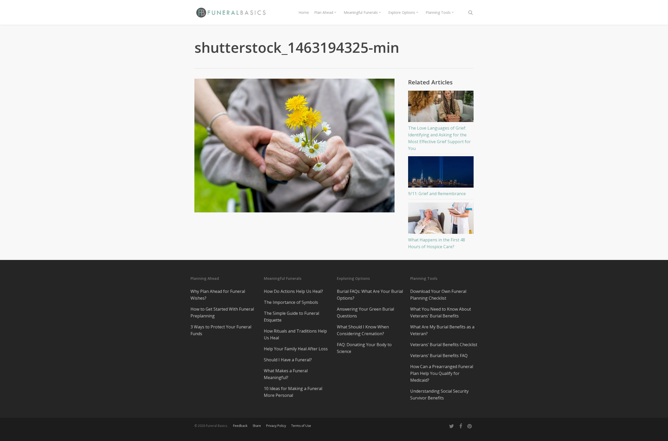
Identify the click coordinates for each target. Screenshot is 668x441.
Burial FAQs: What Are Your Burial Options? (370, 294)
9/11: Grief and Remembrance (437, 193)
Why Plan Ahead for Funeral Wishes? (217, 294)
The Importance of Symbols (291, 302)
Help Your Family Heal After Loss (296, 349)
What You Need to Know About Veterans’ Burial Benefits (440, 312)
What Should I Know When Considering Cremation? (363, 330)
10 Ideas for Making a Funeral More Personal (293, 392)
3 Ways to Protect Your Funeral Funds (220, 330)
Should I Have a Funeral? (288, 360)
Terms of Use (301, 425)
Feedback (240, 425)
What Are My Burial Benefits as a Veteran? (442, 330)
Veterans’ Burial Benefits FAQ (439, 355)
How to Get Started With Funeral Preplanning (222, 312)
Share (257, 425)
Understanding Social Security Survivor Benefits (439, 394)
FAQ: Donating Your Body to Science (364, 348)
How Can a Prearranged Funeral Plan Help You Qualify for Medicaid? (441, 373)
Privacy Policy (276, 425)
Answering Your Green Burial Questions (365, 312)
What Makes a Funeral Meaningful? (286, 374)
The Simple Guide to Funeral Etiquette (291, 316)
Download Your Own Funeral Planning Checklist (438, 294)
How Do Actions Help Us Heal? (293, 291)
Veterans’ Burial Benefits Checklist (443, 344)
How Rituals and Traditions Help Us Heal (295, 334)
